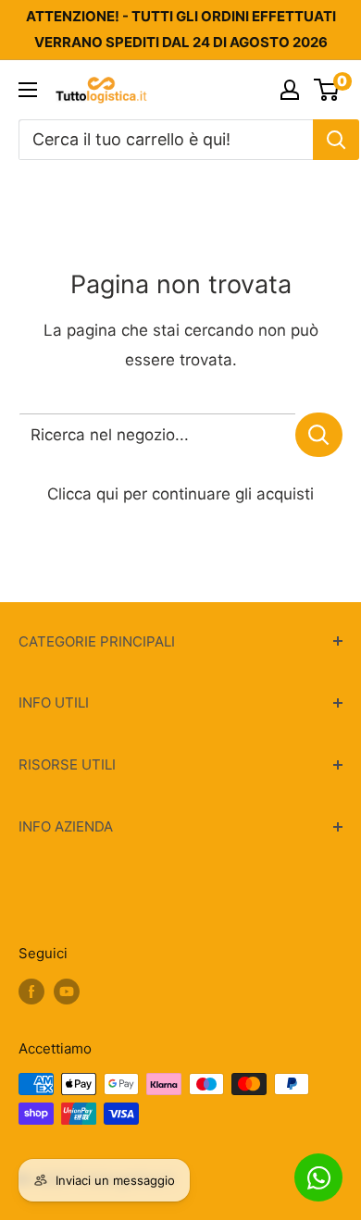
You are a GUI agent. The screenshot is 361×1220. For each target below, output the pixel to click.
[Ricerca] (336, 139)
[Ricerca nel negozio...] (318, 435)
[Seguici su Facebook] (31, 991)
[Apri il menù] (28, 89)
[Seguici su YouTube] (67, 991)
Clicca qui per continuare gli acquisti (180, 494)
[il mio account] (289, 90)
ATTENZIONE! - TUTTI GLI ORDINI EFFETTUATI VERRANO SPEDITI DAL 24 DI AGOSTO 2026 (181, 29)
